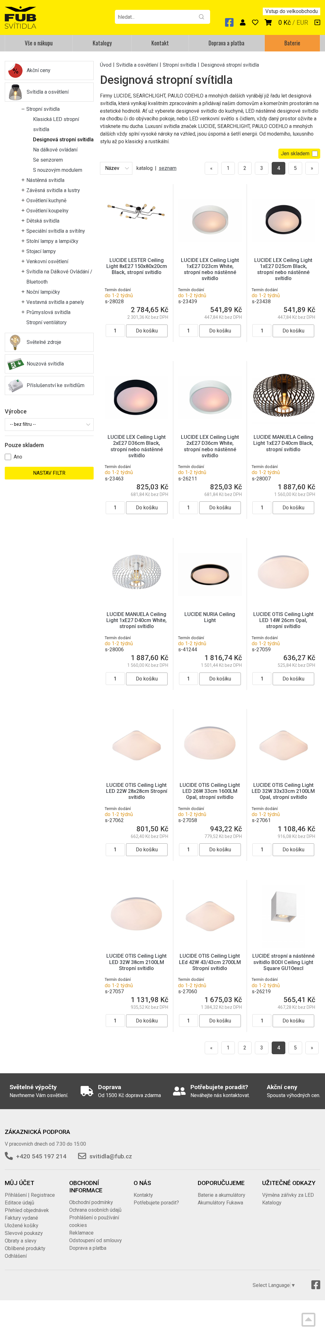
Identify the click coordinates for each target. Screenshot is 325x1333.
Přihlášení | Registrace (30, 1195)
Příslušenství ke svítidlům (55, 385)
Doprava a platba (226, 43)
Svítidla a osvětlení (48, 92)
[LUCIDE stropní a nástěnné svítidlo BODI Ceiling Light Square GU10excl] (283, 916)
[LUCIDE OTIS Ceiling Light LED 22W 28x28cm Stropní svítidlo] (136, 745)
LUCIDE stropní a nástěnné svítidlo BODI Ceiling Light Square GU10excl (283, 962)
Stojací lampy (41, 251)
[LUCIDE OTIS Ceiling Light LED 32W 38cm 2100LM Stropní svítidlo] (136, 916)
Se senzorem (48, 160)
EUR (302, 22)
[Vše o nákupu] (317, 22)
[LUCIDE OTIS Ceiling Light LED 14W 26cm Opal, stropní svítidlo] (283, 574)
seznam (167, 168)
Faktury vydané (21, 1218)
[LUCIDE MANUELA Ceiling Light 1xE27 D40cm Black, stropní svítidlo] (283, 397)
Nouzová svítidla (45, 364)
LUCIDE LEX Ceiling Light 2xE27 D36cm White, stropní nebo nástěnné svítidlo (210, 446)
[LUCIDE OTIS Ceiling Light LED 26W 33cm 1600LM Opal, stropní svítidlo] (210, 745)
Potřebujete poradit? (156, 1203)
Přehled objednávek (27, 1210)
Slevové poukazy (24, 1233)
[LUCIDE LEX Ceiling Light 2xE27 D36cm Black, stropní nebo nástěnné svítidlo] (136, 397)
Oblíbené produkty (25, 1248)
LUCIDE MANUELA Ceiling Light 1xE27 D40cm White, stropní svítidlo (136, 620)
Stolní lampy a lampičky (52, 241)
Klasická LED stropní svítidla (56, 124)
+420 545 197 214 (41, 1156)
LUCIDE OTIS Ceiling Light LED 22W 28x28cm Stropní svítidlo (136, 791)
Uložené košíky (21, 1225)
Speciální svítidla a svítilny (55, 231)
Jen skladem (295, 154)
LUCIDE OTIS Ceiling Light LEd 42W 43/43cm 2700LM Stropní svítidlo (210, 962)
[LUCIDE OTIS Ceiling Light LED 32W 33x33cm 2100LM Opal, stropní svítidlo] (283, 745)
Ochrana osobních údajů (95, 1210)
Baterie (292, 43)
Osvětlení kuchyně (46, 201)
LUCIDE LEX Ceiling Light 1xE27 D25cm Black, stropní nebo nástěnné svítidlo (283, 269)
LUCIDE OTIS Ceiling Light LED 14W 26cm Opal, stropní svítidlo (283, 620)
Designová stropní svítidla (63, 140)
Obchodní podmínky (91, 1202)
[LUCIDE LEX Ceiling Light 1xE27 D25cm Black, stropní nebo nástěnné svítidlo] (283, 220)
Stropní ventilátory (46, 322)
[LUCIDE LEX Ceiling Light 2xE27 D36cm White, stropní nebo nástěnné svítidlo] (210, 397)
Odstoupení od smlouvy (95, 1240)
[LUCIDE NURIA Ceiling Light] (210, 574)
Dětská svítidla (42, 221)
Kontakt (160, 43)
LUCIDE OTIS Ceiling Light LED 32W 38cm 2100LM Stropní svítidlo (136, 962)
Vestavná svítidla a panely (55, 302)
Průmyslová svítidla (48, 312)
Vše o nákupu (39, 43)
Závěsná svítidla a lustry (53, 190)
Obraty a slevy (20, 1241)
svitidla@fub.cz (111, 1156)
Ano (18, 457)
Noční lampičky (43, 292)
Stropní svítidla (43, 109)
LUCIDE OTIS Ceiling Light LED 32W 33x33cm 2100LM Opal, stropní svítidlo (283, 791)
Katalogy (102, 43)
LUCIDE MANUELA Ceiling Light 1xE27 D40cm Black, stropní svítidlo (283, 443)
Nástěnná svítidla (45, 180)
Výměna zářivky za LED (288, 1195)
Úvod (105, 65)
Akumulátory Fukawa (220, 1203)
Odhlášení (16, 1256)
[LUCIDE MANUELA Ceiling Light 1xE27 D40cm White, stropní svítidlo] (136, 574)
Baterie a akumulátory (221, 1195)
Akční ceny (38, 70)
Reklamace (81, 1233)
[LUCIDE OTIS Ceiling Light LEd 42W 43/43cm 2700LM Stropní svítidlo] (210, 916)
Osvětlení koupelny (47, 211)
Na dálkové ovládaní (55, 150)
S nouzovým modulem (57, 170)
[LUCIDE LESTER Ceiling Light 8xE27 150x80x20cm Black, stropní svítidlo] (136, 220)
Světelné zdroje (44, 342)
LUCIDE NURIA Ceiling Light (209, 617)
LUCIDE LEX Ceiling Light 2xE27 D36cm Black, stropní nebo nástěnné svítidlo (137, 446)
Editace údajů (19, 1203)
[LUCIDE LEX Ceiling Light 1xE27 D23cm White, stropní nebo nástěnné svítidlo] (210, 220)
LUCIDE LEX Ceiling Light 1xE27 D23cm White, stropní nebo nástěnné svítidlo (210, 269)
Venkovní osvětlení (47, 261)
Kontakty (143, 1195)
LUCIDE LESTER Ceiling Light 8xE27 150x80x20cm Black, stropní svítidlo (136, 266)
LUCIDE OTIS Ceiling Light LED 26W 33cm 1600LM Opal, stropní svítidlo (210, 791)
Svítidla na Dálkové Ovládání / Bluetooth (59, 277)
